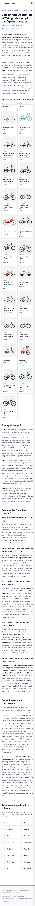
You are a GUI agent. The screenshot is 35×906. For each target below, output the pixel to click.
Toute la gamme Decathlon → (11, 29)
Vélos (16, 10)
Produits (10, 10)
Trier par (20, 103)
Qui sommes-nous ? (7, 901)
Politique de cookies (7, 898)
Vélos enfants (24, 10)
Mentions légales (18, 896)
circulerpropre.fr (8, 3)
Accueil (3, 10)
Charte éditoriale (6, 896)
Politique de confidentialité (24, 898)
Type (2, 103)
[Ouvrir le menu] (32, 3)
